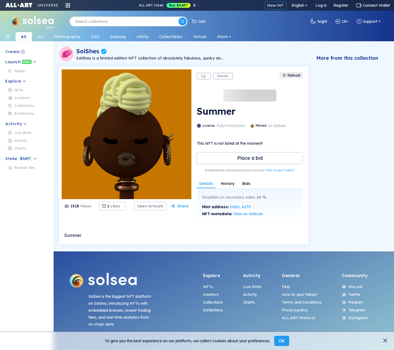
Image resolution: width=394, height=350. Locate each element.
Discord (355, 286)
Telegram (356, 310)
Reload (293, 75)
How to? (275, 5)
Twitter (354, 294)
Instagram (358, 317)
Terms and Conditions (302, 302)
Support (370, 21)
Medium (355, 302)
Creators (211, 294)
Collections (213, 302)
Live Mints (252, 286)
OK (281, 341)
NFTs (208, 286)
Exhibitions (213, 310)
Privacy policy (295, 310)
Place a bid (250, 158)
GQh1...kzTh (240, 206)
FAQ (286, 286)
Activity (250, 294)
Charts (249, 302)
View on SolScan (248, 213)
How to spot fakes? (280, 170)
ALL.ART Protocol (298, 317)
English (298, 5)
